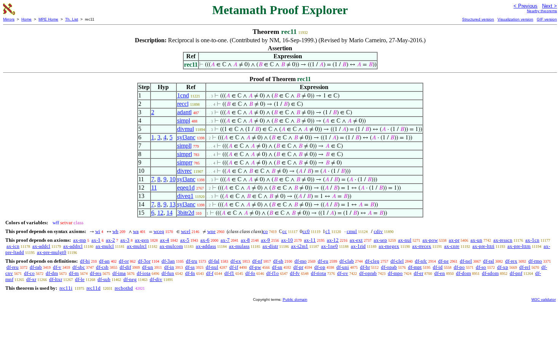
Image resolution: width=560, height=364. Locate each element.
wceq (159, 231)
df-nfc (421, 261)
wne (211, 231)
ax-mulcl (105, 246)
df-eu (323, 261)
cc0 (306, 231)
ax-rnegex (389, 246)
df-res (95, 273)
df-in (169, 267)
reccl (183, 104)
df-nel (466, 261)
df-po (459, 267)
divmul (185, 129)
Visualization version (515, 19)
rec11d (93, 288)
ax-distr (270, 246)
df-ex (235, 261)
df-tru (191, 261)
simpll (184, 145)
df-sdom (490, 273)
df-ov (342, 273)
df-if (233, 267)
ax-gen (142, 240)
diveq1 (185, 196)
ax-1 (96, 240)
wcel (185, 231)
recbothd (124, 288)
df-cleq (372, 261)
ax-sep (380, 240)
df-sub (104, 279)
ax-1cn (532, 240)
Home (26, 19)
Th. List (71, 19)
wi (97, 231)
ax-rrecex (421, 246)
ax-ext (356, 240)
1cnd (183, 95)
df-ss (190, 267)
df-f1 (229, 273)
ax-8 (245, 240)
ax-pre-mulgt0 (51, 252)
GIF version (547, 19)
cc (284, 231)
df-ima (119, 273)
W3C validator (543, 299)
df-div (156, 279)
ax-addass (206, 246)
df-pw (255, 267)
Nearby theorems (542, 11)
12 (160, 212)
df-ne (443, 261)
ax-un (476, 240)
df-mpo (395, 273)
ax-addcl (41, 246)
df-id (438, 267)
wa (136, 231)
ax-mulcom (171, 246)
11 (154, 187)
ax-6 (205, 240)
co (265, 231)
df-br (365, 267)
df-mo (300, 261)
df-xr (31, 279)
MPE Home (48, 19)
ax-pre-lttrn (519, 246)
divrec (184, 171)
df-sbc (78, 267)
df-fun (168, 273)
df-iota (143, 273)
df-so (481, 267)
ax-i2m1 (299, 246)
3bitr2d (185, 212)
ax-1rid (358, 246)
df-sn (277, 267)
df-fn (190, 273)
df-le (80, 279)
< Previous (526, 6)
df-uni (342, 267)
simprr (184, 162)
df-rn (74, 273)
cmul (352, 231)
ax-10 (287, 240)
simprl (184, 154)
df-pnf (516, 273)
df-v (57, 267)
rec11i (65, 288)
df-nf (257, 261)
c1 (327, 231)
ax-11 (310, 240)
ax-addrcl (73, 246)
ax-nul (404, 240)
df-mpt (415, 267)
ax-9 (265, 240)
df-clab (346, 261)
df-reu (12, 267)
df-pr (298, 267)
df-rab (36, 267)
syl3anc (186, 137)
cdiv (378, 231)
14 (169, 212)
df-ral (488, 261)
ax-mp (79, 240)
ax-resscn (502, 240)
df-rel (524, 267)
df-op (319, 267)
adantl (184, 112)
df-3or (144, 261)
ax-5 (184, 240)
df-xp (502, 267)
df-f (209, 273)
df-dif (125, 267)
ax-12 (333, 240)
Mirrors (8, 19)
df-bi (85, 261)
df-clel (397, 261)
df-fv (295, 273)
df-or (124, 261)
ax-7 (225, 240)
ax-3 (125, 240)
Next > (549, 6)
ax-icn (12, 246)
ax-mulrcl (137, 246)
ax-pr (454, 240)
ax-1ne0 (329, 246)
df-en (439, 273)
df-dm (52, 273)
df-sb (278, 261)
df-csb (102, 267)
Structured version (478, 19)
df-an (104, 261)
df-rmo (535, 261)
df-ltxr (55, 279)
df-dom (463, 273)
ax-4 (164, 240)
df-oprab (368, 273)
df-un (147, 267)
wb (115, 231)
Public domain (295, 299)
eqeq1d (186, 187)
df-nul (212, 267)
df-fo (250, 273)
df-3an (168, 261)
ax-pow (430, 240)
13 (173, 204)
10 (173, 179)
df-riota (318, 273)
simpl (183, 120)
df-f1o (272, 273)
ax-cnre (451, 246)
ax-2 (110, 240)
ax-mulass (239, 246)
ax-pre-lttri (483, 246)
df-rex (511, 261)
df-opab (389, 267)
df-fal (213, 261)
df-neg (130, 279)
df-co (29, 273)
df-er (418, 273)
